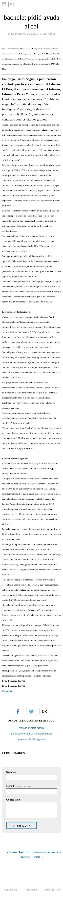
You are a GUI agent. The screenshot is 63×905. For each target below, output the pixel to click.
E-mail (18, 786)
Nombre (11, 772)
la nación (8, 691)
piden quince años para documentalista (31, 733)
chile (51, 33)
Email (44, 711)
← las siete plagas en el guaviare (18, 854)
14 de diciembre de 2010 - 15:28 (27, 33)
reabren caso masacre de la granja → (47, 854)
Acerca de (10, 889)
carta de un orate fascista (32, 727)
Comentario (13, 799)
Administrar (53, 889)
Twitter (31, 711)
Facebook (18, 711)
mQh (13, 4)
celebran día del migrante (31, 739)
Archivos (32, 889)
